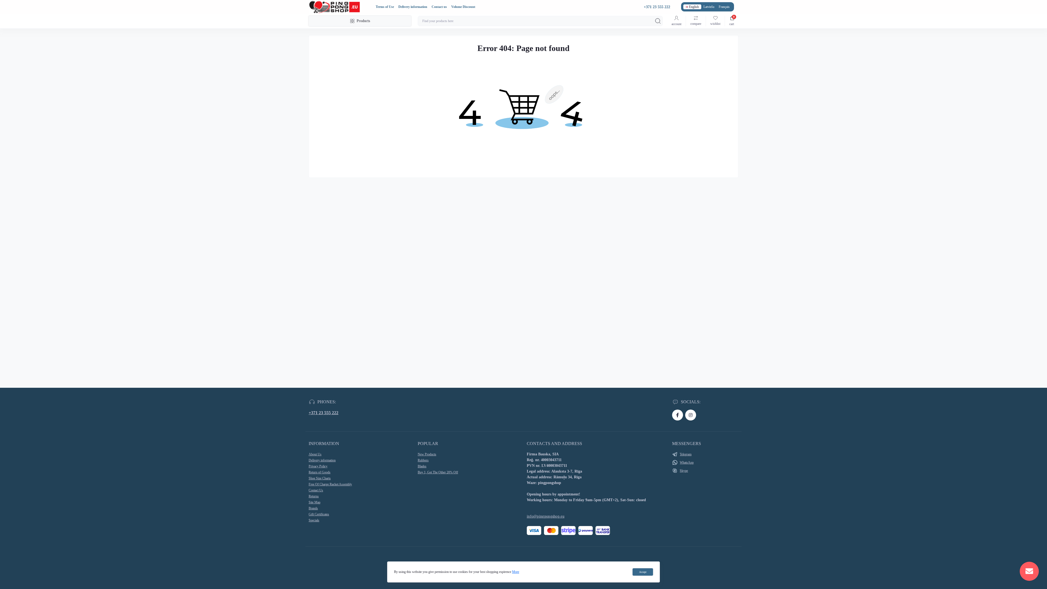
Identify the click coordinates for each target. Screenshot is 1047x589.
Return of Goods (319, 472)
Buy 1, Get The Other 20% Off (438, 472)
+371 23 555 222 (323, 412)
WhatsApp (687, 462)
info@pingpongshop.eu (545, 516)
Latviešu (708, 7)
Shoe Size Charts (320, 478)
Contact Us (316, 490)
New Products (427, 454)
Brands (313, 508)
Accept (642, 571)
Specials (314, 520)
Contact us (439, 7)
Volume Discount (463, 7)
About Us (315, 454)
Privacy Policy (318, 466)
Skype (684, 471)
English (694, 7)
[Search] (658, 21)
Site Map (314, 502)
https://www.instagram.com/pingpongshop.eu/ (690, 415)
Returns (314, 496)
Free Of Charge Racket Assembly (330, 484)
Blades (422, 466)
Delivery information (412, 7)
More (515, 572)
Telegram (685, 454)
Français (724, 7)
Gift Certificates (319, 514)
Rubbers (423, 460)
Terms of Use (385, 7)
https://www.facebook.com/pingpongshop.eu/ (677, 415)
